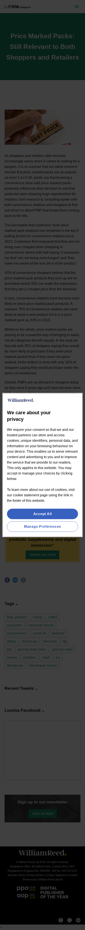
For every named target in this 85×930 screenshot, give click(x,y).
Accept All (42, 514)
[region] (42, 465)
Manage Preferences (42, 526)
